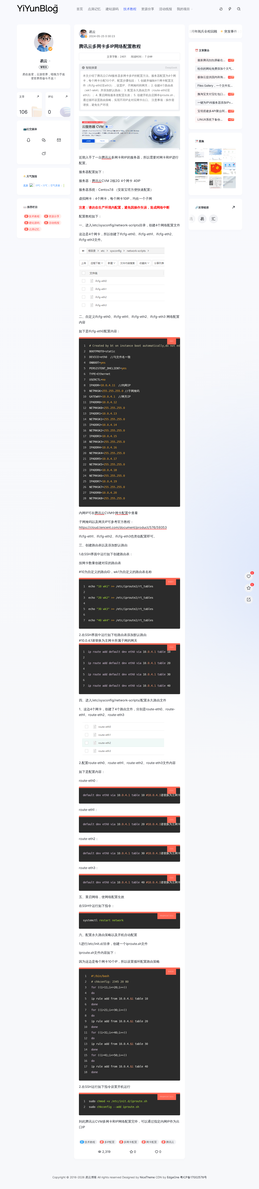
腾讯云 (106, 157)
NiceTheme (147, 1177)
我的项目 (183, 9)
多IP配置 (109, 1142)
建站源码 (112, 9)
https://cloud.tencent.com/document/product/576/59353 (123, 527)
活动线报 (165, 9)
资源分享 (147, 9)
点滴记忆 (94, 9)
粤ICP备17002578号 (193, 1177)
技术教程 (129, 9)
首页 (79, 9)
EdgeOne (173, 1177)
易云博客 (91, 1177)
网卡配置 (121, 513)
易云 (43, 61)
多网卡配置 (130, 1142)
